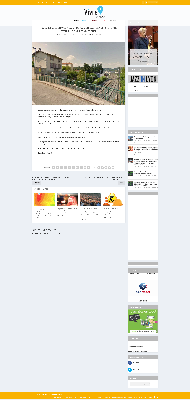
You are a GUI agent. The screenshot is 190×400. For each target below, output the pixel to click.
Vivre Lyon (99, 397)
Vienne (84, 20)
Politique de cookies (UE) (119, 397)
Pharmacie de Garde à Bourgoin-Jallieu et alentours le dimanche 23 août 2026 (145, 172)
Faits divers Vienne (84, 35)
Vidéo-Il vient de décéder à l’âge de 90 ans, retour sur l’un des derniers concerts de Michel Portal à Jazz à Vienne (143, 56)
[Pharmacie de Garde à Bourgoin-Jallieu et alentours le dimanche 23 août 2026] (130, 173)
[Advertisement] (143, 114)
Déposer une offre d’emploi (135, 346)
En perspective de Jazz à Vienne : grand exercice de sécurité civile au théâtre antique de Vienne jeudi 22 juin (89, 213)
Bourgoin (94, 20)
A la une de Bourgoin (146, 140)
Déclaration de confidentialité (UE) (137, 397)
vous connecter (43, 233)
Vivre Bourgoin (107, 397)
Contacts (113, 20)
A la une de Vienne (146, 153)
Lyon (103, 20)
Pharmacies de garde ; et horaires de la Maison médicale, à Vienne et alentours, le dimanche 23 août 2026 (145, 184)
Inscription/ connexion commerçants (138, 351)
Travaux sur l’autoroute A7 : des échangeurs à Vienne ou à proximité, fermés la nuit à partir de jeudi (113, 212)
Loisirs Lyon (153, 166)
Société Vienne (154, 187)
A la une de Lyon (145, 166)
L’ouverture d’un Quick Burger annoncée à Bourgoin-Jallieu (145, 138)
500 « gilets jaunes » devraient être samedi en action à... (53, 2)
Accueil (76, 20)
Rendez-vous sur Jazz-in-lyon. (143, 91)
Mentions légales (58, 397)
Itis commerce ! (58, 394)
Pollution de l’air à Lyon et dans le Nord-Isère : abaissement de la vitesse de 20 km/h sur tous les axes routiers (44, 213)
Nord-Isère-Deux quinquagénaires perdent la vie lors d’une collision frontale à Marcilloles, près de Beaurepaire (146, 149)
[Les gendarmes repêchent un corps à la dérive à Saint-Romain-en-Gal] (67, 199)
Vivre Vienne (91, 397)
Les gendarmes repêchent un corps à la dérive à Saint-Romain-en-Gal (67, 211)
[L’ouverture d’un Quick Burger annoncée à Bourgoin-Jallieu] (130, 138)
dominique (65, 35)
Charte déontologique (70, 397)
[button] (140, 62)
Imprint (150, 397)
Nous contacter (132, 342)
